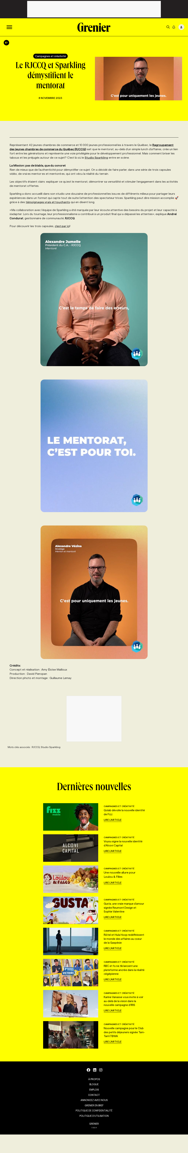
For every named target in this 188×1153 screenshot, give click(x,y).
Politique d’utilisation (94, 1116)
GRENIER (94, 1123)
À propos (94, 1079)
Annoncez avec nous (94, 1100)
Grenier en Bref (94, 1105)
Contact (94, 1095)
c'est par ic (62, 226)
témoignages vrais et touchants (48, 202)
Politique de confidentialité (94, 1110)
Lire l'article (113, 819)
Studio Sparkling (96, 157)
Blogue (94, 1084)
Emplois (94, 1089)
